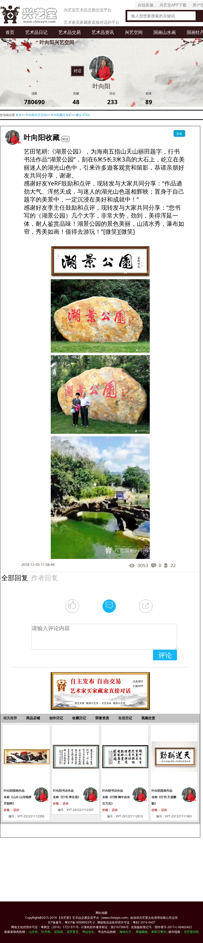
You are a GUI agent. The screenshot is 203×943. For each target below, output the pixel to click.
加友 (179, 134)
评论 (165, 655)
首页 (9, 32)
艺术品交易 (69, 32)
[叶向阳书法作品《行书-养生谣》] (75, 756)
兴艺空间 (134, 32)
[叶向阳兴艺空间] (12, 137)
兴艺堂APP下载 (173, 5)
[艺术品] (29, 13)
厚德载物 (142, 932)
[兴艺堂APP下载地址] (100, 688)
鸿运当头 (88, 932)
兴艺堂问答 (191, 932)
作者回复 (44, 577)
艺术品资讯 (103, 32)
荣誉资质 (102, 717)
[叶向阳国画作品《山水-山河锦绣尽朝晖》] (26, 756)
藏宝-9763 (83, 115)
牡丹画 (45, 932)
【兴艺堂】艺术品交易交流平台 (78, 918)
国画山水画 (164, 32)
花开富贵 (72, 932)
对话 (77, 70)
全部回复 (14, 577)
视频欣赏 (148, 717)
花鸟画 (58, 932)
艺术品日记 (36, 32)
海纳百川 (125, 932)
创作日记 (56, 717)
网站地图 (101, 913)
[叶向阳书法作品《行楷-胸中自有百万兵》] (124, 756)
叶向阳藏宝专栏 (61, 115)
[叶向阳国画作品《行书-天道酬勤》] (174, 756)
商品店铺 (33, 717)
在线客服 (145, 5)
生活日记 (125, 717)
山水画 (33, 932)
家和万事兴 (158, 932)
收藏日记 (79, 717)
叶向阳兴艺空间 (36, 115)
